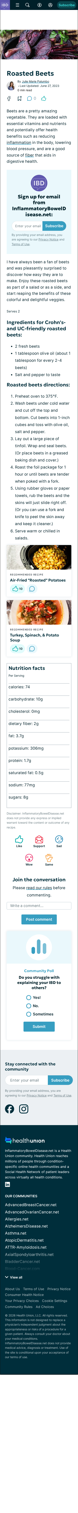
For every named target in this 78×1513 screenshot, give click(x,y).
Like (16, 841)
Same (47, 860)
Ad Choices (45, 1307)
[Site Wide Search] (27, 5)
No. (36, 1006)
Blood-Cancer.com (22, 1268)
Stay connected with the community (30, 1066)
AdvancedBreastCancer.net (31, 1204)
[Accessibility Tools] (40, 5)
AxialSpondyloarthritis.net (29, 1254)
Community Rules (18, 1307)
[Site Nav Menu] (17, 5)
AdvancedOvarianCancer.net (32, 1212)
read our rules (39, 887)
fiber (29, 155)
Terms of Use (21, 244)
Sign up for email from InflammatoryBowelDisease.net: (39, 206)
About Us (12, 1289)
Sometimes (43, 1014)
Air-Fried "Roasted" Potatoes (38, 580)
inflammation (19, 142)
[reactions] (43, 98)
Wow (27, 860)
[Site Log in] (50, 5)
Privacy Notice (48, 239)
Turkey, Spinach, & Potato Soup (34, 637)
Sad (56, 841)
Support (38, 841)
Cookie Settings (54, 1301)
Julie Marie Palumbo (35, 81)
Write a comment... (26, 905)
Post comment (39, 919)
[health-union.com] (25, 1141)
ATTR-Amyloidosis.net (26, 1247)
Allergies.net (16, 1219)
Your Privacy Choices (22, 1301)
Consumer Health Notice (24, 1295)
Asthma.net (15, 1233)
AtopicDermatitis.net (24, 1240)
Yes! (37, 997)
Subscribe (67, 5)
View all (15, 1277)
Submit (39, 1026)
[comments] (32, 588)
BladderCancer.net (22, 1261)
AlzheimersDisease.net (26, 1226)
